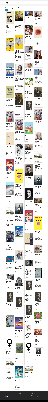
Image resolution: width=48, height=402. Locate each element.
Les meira (32, 397)
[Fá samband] (40, 0)
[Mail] (7, 396)
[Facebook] (6, 0)
